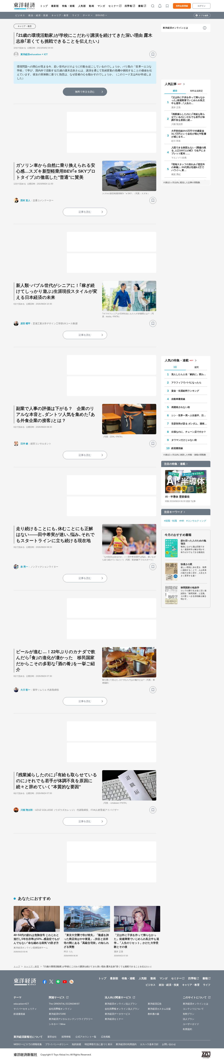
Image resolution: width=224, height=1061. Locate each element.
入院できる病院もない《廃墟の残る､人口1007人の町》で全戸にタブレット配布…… (188, 150)
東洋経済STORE (57, 1014)
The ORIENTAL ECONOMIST (64, 1003)
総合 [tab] (175, 90)
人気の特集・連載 (177, 360)
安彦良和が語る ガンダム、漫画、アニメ (189, 423)
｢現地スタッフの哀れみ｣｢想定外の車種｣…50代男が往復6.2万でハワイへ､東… (188, 167)
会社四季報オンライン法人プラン (122, 1008)
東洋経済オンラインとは (175, 28)
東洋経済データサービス (117, 1014)
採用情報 (66, 1036)
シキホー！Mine (57, 1024)
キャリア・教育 (60, 15)
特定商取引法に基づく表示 (98, 1044)
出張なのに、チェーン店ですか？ (188, 431)
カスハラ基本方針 (149, 1044)
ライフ (76, 15)
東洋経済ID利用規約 (126, 1044)
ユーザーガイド (191, 1024)
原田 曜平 (25, 323)
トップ (44, 6)
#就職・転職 (170, 520)
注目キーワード (173, 512)
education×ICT (21, 1003)
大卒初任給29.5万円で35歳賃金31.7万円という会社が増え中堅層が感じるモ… (188, 133)
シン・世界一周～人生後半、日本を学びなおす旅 (189, 415)
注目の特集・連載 (174, 463)
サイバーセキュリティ (25, 1008)
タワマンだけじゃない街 (184, 440)
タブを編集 (203, 15)
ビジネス (20, 15)
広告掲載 (105, 1036)
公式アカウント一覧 (85, 1036)
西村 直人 (25, 200)
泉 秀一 (24, 566)
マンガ (101, 6)
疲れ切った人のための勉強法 (193, 542)
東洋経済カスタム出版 (159, 1008)
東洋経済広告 (155, 1003)
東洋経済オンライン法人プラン (121, 1003)
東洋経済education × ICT (34, 54)
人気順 (82, 6)
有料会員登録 (182, 6)
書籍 (140, 6)
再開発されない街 (180, 407)
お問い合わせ (169, 1044)
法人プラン (188, 1019)
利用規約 (187, 1029)
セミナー (113, 6)
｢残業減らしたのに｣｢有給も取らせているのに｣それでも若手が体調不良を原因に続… (188, 117)
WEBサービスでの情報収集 (28, 1044)
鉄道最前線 (177, 448)
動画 (91, 6)
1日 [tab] (175, 367)
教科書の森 (153, 1014)
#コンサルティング (196, 520)
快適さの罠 (186, 564)
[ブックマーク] (152, 54)
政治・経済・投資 (38, 15)
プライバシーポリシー (56, 1044)
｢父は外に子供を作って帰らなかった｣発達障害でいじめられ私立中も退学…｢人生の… (188, 100)
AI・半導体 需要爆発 (177, 496)
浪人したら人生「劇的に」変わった (189, 374)
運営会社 (52, 1036)
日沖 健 (24, 443)
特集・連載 (68, 6)
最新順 (55, 6)
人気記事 (171, 84)
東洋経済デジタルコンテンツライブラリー (71, 1019)
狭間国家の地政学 (190, 587)
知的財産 (76, 1044)
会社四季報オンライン (60, 1008)
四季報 (128, 6)
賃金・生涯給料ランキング (185, 390)
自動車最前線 (178, 399)
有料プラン (188, 1014)
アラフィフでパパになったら (186, 382)
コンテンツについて (193, 1008)
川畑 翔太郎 (26, 810)
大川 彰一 (25, 689)
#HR (181, 520)
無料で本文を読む (85, 91)
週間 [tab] (196, 367)
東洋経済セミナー (114, 1019)
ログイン (201, 6)
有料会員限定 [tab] (196, 91)
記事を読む (85, 211)
